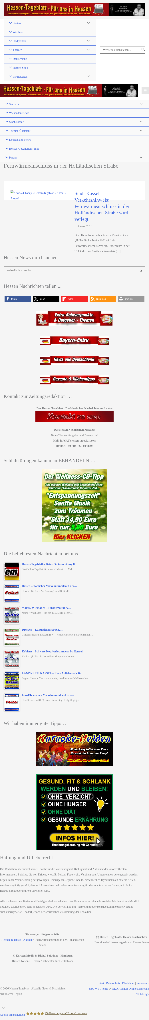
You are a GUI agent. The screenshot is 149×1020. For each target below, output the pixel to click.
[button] (18, 299)
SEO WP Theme (98, 988)
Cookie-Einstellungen (12, 1014)
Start (101, 983)
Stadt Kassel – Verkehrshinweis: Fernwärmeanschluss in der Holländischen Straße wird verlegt (101, 206)
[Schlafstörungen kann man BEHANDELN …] (74, 505)
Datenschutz (113, 983)
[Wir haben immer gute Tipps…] (74, 749)
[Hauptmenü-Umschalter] (145, 90)
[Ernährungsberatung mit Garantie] (74, 812)
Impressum (142, 983)
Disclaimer (128, 983)
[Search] (143, 50)
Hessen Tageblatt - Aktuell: (17, 939)
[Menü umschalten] (87, 23)
